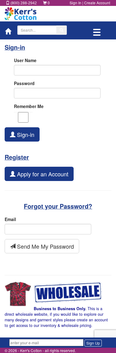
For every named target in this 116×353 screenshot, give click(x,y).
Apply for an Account (41, 174)
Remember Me (29, 106)
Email (10, 219)
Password (24, 83)
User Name (25, 60)
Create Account (97, 2)
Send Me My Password (44, 246)
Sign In (75, 2)
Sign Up (93, 343)
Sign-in (24, 134)
